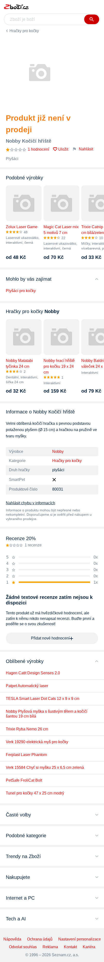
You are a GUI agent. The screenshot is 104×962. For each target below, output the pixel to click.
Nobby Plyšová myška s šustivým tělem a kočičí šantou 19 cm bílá (46, 713)
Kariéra (89, 947)
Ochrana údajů (39, 939)
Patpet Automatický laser (27, 686)
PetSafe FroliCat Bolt (24, 780)
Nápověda (12, 939)
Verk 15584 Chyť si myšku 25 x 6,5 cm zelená (45, 767)
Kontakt (70, 947)
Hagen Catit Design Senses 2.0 (33, 673)
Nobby (58, 451)
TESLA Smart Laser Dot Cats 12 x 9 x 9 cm (42, 699)
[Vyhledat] (91, 19)
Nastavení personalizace (79, 939)
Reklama (50, 947)
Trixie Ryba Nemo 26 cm (27, 729)
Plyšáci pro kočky (21, 291)
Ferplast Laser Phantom (26, 755)
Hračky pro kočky (24, 31)
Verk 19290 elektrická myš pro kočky (37, 742)
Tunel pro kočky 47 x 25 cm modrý (35, 793)
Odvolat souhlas (23, 947)
